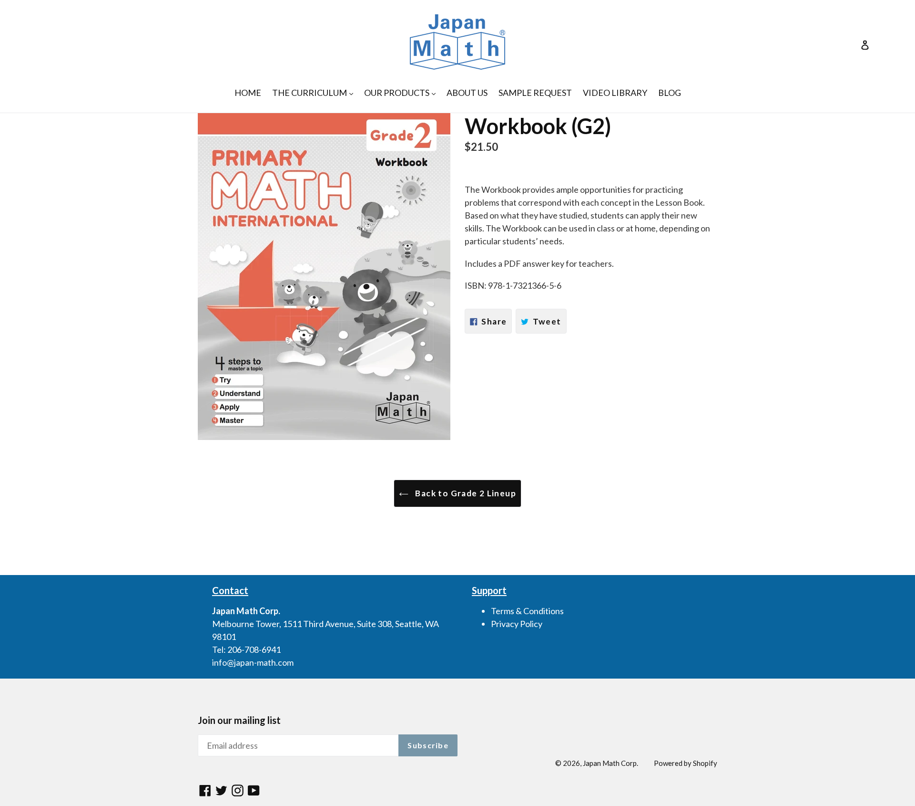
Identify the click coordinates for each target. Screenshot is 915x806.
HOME (247, 92)
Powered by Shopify (685, 763)
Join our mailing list (239, 720)
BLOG (669, 92)
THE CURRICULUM (315, 92)
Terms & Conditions (527, 611)
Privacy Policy (516, 623)
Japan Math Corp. (610, 763)
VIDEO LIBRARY (615, 92)
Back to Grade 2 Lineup (464, 493)
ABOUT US (467, 92)
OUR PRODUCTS (402, 92)
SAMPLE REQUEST (535, 92)
